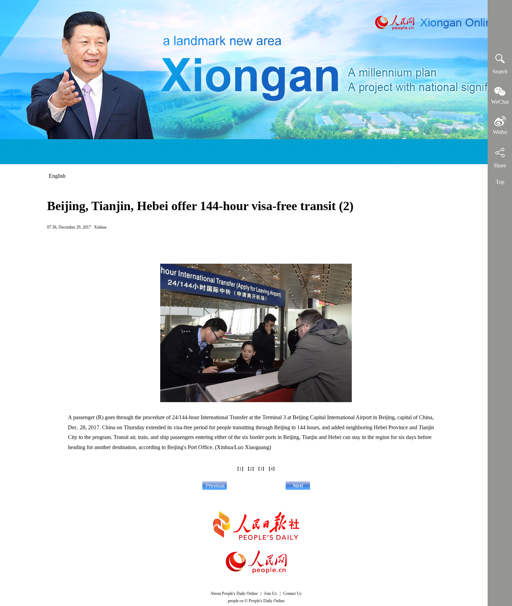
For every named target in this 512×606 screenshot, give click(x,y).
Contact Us (292, 593)
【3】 (261, 469)
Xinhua (100, 227)
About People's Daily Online (234, 593)
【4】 (271, 469)
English (57, 176)
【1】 (240, 469)
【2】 (251, 469)
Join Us (271, 593)
